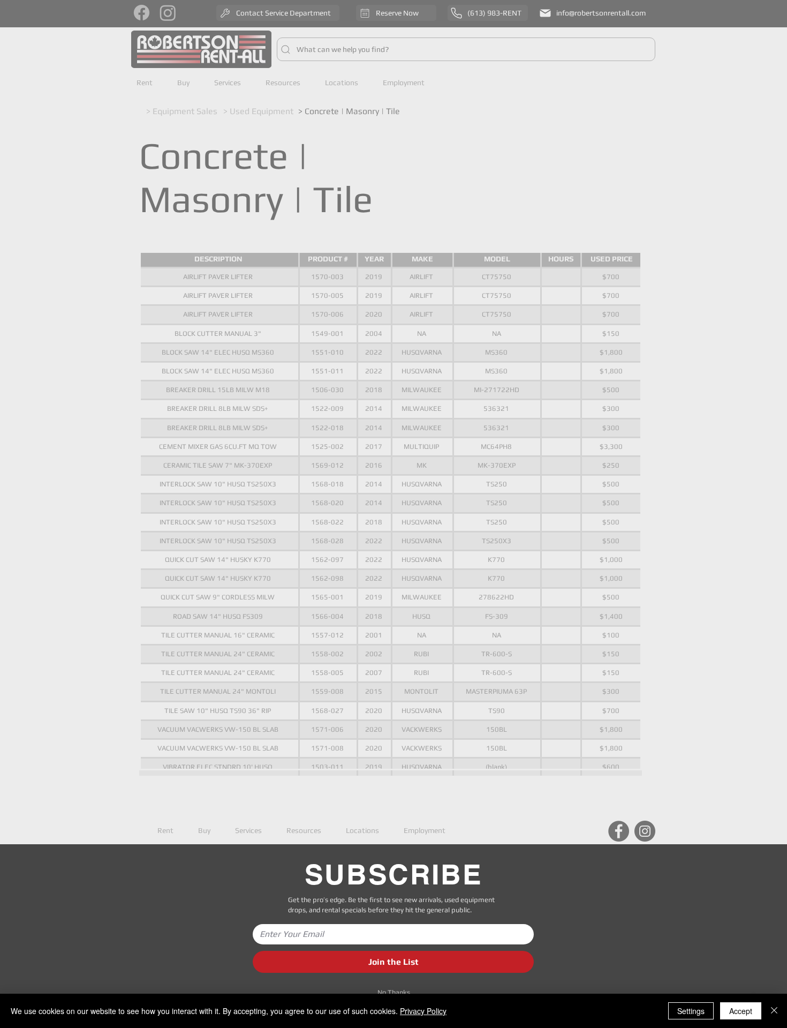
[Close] (774, 1010)
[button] (393, 992)
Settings (691, 1011)
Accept (740, 1011)
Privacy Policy (423, 1011)
